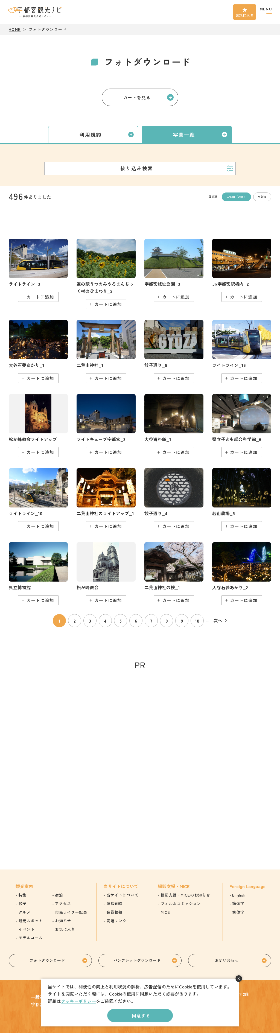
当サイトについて (122, 895)
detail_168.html (106, 499)
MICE (165, 912)
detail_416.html (241, 573)
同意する (141, 1015)
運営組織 (114, 903)
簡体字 (238, 903)
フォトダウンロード (47, 960)
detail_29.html (173, 573)
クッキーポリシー (78, 1001)
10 (197, 620)
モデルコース (31, 937)
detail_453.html (38, 499)
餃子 (23, 903)
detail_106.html (106, 274)
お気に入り (244, 15)
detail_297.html (38, 573)
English (238, 895)
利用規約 (91, 134)
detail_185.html (173, 499)
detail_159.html (241, 270)
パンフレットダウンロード (137, 960)
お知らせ (63, 920)
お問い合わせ (226, 960)
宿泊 (59, 895)
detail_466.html (241, 351)
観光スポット (31, 920)
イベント (27, 929)
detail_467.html (241, 499)
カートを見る (137, 97)
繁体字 (238, 912)
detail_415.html (38, 351)
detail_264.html (106, 425)
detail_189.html (173, 351)
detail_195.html (38, 425)
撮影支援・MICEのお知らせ (185, 895)
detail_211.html (173, 270)
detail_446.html (38, 270)
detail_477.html (241, 425)
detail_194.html (106, 573)
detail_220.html (173, 425)
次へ (218, 620)
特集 (23, 895)
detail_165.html (106, 351)
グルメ (25, 912)
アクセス (63, 903)
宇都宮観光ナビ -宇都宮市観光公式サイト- (35, 12)
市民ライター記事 (71, 912)
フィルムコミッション (181, 903)
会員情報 (114, 912)
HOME (15, 29)
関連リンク (116, 920)
